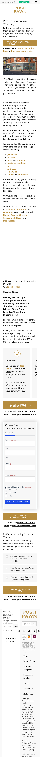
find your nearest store (22, 51)
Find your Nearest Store (24, 599)
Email (10, 475)
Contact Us (28, 688)
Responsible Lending (28, 676)
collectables (23, 174)
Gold (9, 160)
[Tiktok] (29, 631)
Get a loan (12, 493)
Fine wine (12, 171)
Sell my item (13, 489)
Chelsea (23, 215)
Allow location (8, 630)
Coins (10, 174)
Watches (11, 157)
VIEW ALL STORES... (11, 640)
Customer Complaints (28, 668)
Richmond (10, 209)
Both (10, 496)
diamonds (21, 160)
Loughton (8, 212)
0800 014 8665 (13, 287)
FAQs (25, 655)
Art (9, 166)
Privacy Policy (29, 661)
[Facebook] (34, 631)
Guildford (21, 209)
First (6, 448)
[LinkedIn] (24, 631)
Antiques (11, 169)
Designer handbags (16, 163)
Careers (26, 683)
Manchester (9, 221)
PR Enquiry (28, 694)
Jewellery (12, 154)
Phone (10, 464)
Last (6, 457)
